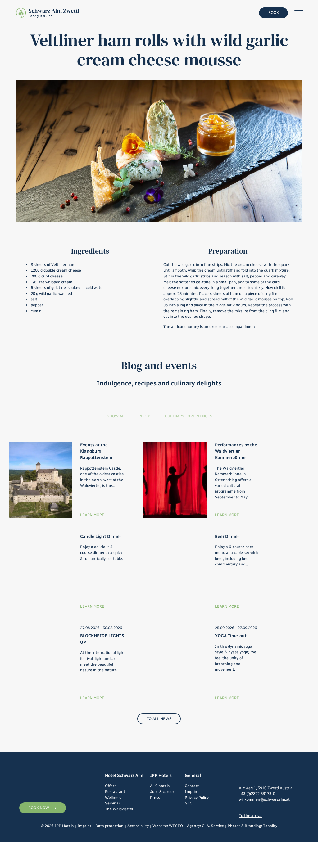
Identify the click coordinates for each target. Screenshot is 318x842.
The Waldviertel (119, 809)
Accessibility (138, 825)
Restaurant (115, 791)
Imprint (192, 791)
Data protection (109, 825)
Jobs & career (162, 791)
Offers (110, 785)
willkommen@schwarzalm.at (264, 799)
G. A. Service (213, 825)
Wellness (113, 797)
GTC (188, 803)
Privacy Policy (197, 797)
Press (155, 797)
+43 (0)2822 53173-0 (257, 793)
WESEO (176, 825)
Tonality (270, 825)
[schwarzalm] (48, 13)
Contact (192, 785)
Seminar (112, 803)
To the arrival (250, 815)
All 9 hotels (160, 785)
